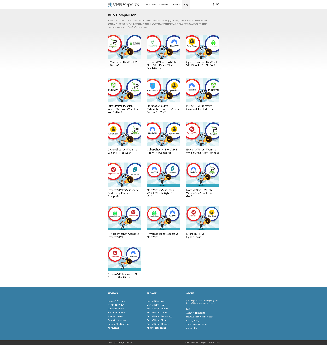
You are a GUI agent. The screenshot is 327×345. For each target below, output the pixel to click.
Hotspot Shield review (118, 324)
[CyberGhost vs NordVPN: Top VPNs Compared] (163, 134)
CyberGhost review (117, 320)
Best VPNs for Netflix (157, 312)
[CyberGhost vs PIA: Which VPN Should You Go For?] (202, 47)
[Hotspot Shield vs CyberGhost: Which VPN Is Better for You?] (163, 90)
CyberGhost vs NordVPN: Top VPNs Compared (162, 151)
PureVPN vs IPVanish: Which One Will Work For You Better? (123, 109)
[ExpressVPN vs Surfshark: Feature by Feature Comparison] (124, 175)
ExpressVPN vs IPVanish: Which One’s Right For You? (202, 151)
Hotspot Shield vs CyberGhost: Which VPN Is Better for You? (163, 109)
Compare (163, 4)
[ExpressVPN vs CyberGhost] (202, 218)
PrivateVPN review (116, 312)
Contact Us (191, 328)
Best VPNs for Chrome (158, 324)
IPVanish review (115, 316)
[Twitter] (217, 4)
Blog (186, 4)
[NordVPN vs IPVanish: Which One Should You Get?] (202, 175)
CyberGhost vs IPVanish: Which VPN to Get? (122, 151)
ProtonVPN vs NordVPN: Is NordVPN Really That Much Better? (163, 65)
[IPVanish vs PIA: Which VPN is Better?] (124, 47)
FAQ (188, 309)
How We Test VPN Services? (199, 316)
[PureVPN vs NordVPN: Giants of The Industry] (202, 90)
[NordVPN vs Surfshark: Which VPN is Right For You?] (163, 175)
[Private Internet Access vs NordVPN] (163, 218)
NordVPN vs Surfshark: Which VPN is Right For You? (160, 193)
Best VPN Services (155, 301)
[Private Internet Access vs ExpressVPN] (124, 218)
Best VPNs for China (156, 320)
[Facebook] (213, 4)
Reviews (176, 4)
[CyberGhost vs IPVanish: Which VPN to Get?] (124, 134)
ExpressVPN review (117, 301)
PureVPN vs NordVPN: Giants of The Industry (199, 107)
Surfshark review (116, 308)
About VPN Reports (195, 312)
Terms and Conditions (196, 324)
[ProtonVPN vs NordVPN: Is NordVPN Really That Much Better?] (163, 47)
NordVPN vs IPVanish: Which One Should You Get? (199, 193)
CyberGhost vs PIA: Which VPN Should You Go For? (202, 63)
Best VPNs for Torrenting (159, 316)
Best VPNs (151, 4)
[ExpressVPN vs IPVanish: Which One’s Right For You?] (202, 134)
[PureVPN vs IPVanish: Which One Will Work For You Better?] (124, 90)
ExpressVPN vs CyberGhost (195, 235)
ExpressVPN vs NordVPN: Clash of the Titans (123, 276)
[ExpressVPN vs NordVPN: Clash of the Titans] (124, 259)
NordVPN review (116, 304)
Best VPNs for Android (157, 308)
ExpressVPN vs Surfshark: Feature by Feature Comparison (123, 193)
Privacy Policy (192, 320)
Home (187, 343)
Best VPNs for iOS (155, 304)
